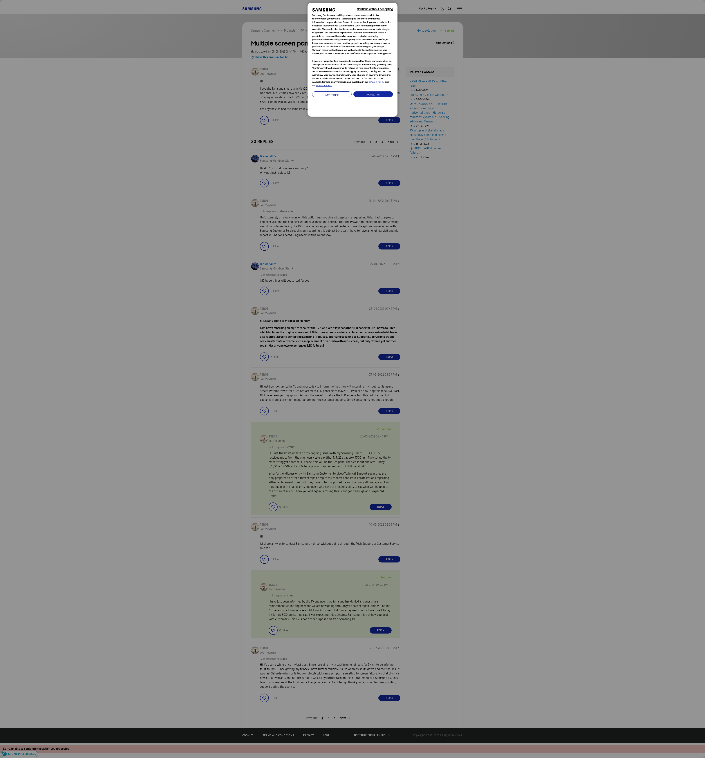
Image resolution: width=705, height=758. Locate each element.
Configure (332, 95)
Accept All (373, 94)
